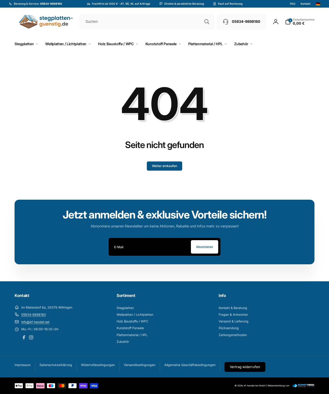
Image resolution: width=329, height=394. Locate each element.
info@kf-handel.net (35, 322)
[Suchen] (206, 21)
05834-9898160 (33, 314)
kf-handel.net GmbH (254, 385)
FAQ (292, 3)
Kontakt (305, 3)
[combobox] (147, 22)
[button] (299, 21)
